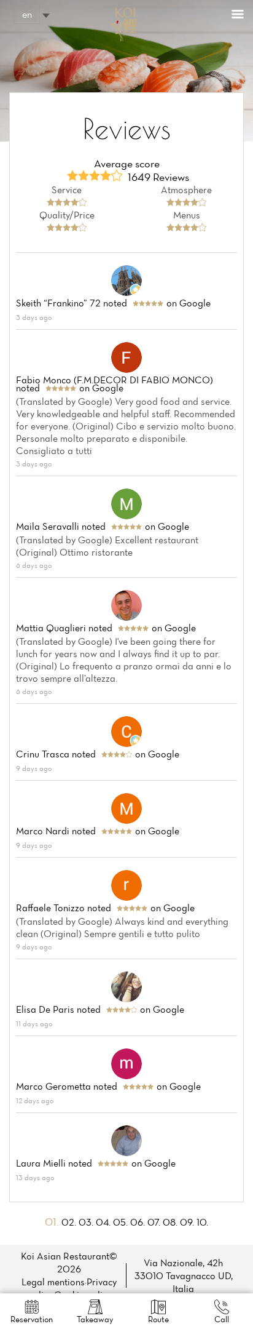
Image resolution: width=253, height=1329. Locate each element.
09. (188, 1222)
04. (104, 1222)
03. (87, 1222)
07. (155, 1222)
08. (171, 1222)
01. (53, 1222)
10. (202, 1222)
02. (70, 1222)
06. (138, 1222)
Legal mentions (53, 1281)
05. (121, 1222)
